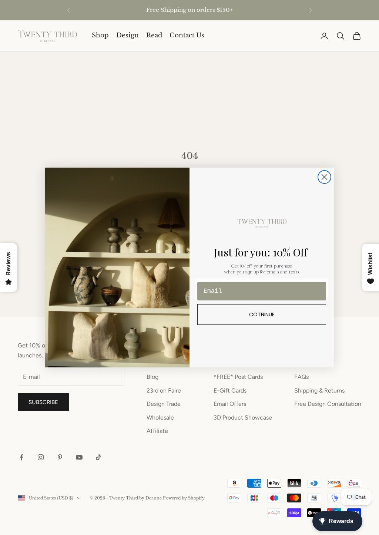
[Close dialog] (324, 177)
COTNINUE (262, 314)
